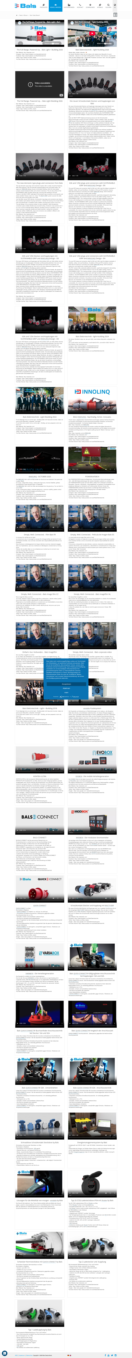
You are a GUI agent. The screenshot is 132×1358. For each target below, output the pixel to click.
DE (115, 7)
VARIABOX (29, 973)
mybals (100, 7)
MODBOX (79, 838)
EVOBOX (79, 776)
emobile (86, 708)
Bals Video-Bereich (35, 15)
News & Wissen (55, 7)
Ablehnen (66, 688)
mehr (66, 692)
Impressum (22, 1355)
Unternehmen (69, 7)
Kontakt (80, 7)
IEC (106, 1215)
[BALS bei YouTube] (108, 1355)
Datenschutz (29, 1355)
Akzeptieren (66, 684)
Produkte (43, 7)
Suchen (108, 7)
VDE (35, 1148)
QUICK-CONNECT (39, 905)
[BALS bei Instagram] (116, 1355)
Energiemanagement (79, 1152)
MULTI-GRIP (44, 196)
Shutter (104, 1200)
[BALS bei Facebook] (105, 1355)
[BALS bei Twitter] (112, 1355)
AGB (16, 1355)
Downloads (90, 7)
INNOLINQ (94, 109)
